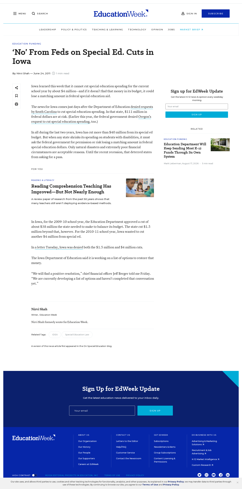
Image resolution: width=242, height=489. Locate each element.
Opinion (157, 29)
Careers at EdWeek (88, 464)
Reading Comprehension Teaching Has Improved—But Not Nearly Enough (71, 189)
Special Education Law (77, 334)
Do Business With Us (204, 435)
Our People (84, 452)
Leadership (47, 29)
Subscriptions (161, 441)
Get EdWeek (161, 435)
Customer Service (125, 452)
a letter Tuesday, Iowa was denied (59, 247)
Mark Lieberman (172, 163)
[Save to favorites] (16, 96)
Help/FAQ (121, 447)
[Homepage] (121, 13)
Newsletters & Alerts (164, 447)
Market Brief (190, 29)
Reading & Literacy (42, 180)
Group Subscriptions (165, 452)
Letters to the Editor (127, 441)
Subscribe (215, 13)
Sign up (155, 410)
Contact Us (123, 435)
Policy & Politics (74, 29)
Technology (137, 29)
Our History (84, 447)
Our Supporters (86, 458)
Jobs (171, 29)
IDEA (55, 334)
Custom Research (201, 465)
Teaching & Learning (107, 29)
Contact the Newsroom (128, 458)
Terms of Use (112, 475)
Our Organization (87, 441)
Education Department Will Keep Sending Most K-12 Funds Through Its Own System (185, 150)
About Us (83, 435)
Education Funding (26, 43)
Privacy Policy (135, 475)
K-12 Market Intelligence (204, 459)
